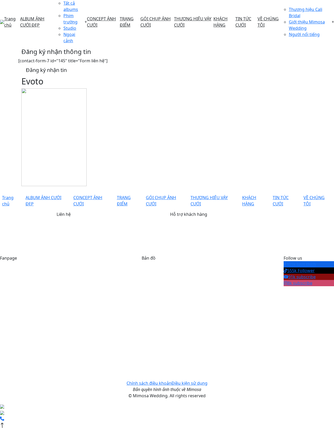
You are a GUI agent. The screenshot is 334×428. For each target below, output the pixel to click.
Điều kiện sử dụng (189, 383)
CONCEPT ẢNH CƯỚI (101, 22)
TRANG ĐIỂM (127, 22)
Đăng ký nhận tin (46, 70)
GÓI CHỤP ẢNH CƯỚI (155, 22)
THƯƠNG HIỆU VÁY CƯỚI (192, 22)
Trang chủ (10, 22)
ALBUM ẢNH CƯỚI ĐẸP (32, 22)
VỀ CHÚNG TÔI (268, 22)
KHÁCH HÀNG (220, 22)
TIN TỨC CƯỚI (243, 22)
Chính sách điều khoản (149, 383)
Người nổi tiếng (304, 34)
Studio (69, 28)
